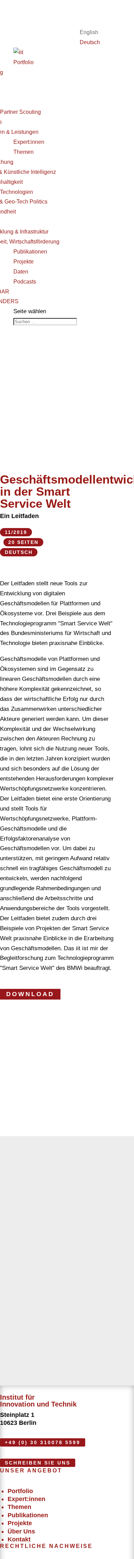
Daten (20, 272)
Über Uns (21, 1531)
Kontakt (19, 1539)
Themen (23, 152)
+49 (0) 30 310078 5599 (42, 1442)
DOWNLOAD (30, 994)
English (89, 32)
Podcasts (24, 282)
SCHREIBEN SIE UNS (37, 1463)
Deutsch (90, 42)
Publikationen (30, 252)
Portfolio (23, 62)
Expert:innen (28, 142)
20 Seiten (23, 542)
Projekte (23, 262)
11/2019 (16, 532)
